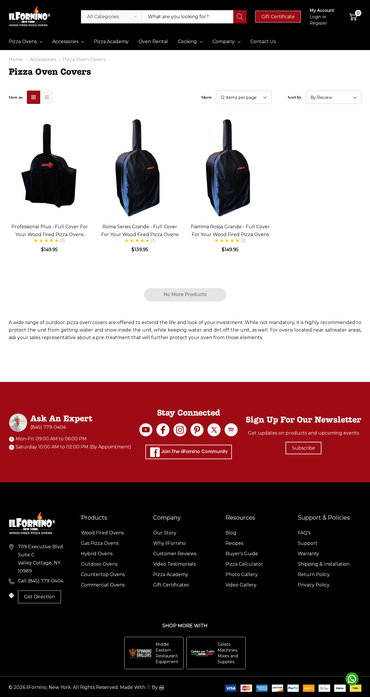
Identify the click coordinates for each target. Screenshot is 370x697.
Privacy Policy (314, 585)
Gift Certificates (171, 585)
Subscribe (303, 448)
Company (223, 41)
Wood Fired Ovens (102, 533)
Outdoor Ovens (99, 564)
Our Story (164, 533)
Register (318, 23)
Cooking (187, 41)
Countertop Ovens (103, 574)
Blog (230, 533)
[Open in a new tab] (214, 430)
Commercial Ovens (103, 585)
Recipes (234, 543)
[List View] (46, 97)
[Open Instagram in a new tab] (180, 430)
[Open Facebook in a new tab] (163, 430)
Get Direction (39, 596)
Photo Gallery (241, 574)
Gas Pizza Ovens (100, 543)
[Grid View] (33, 97)
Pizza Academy (170, 574)
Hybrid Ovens (96, 553)
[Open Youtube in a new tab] (146, 430)
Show (206, 97)
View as (16, 97)
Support (307, 543)
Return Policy (314, 574)
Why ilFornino (169, 543)
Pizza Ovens (23, 41)
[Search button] (240, 16)
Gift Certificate (278, 16)
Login (316, 16)
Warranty (308, 553)
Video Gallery (240, 585)
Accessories (65, 41)
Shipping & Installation (323, 564)
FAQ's (304, 533)
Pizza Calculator (244, 564)
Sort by (295, 97)
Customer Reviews (174, 553)
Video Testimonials (174, 564)
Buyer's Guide (241, 553)
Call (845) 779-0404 (40, 581)
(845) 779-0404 (48, 427)
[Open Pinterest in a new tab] (197, 430)
